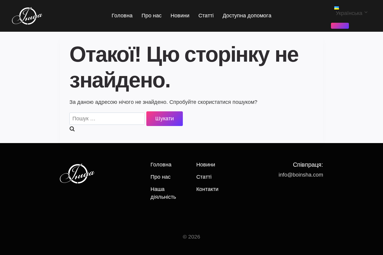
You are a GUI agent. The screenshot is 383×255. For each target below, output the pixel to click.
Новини (180, 16)
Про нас (152, 16)
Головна (122, 16)
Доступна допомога (247, 16)
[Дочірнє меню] (340, 26)
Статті (206, 16)
